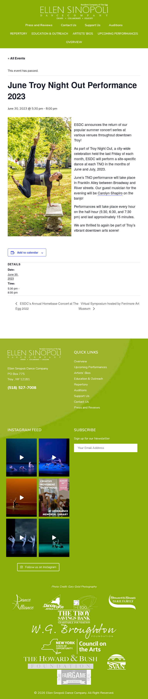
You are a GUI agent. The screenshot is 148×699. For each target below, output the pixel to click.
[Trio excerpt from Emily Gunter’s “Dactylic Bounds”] (21, 458)
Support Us (92, 25)
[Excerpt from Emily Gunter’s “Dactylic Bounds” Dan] (54, 538)
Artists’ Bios (83, 34)
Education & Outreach (50, 34)
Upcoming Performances (118, 34)
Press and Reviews (38, 25)
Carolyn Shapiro (110, 192)
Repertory (18, 34)
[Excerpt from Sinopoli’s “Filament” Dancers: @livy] (54, 458)
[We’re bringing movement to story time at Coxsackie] (54, 497)
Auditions (116, 25)
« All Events (16, 58)
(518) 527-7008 (22, 387)
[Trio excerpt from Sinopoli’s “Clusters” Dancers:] (21, 538)
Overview (74, 42)
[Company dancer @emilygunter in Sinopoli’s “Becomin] (21, 497)
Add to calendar (27, 252)
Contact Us (68, 25)
